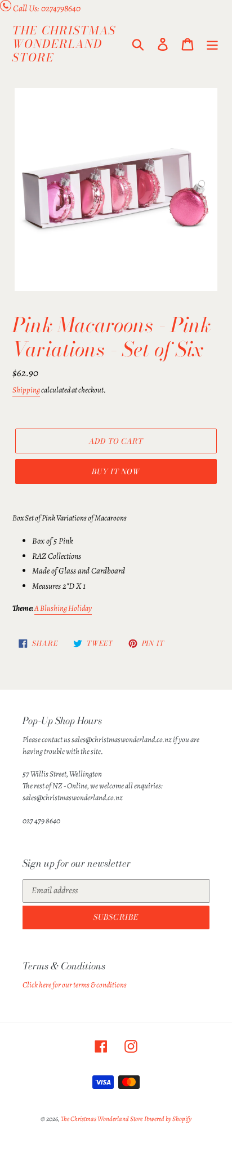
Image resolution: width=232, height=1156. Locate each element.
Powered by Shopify (167, 1118)
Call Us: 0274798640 (47, 8)
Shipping (26, 390)
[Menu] (212, 44)
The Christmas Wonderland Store (64, 44)
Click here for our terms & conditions (75, 984)
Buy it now (116, 471)
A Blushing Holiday (63, 608)
